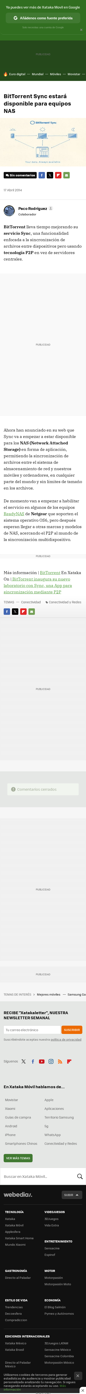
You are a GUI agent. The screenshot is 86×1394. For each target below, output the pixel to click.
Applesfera (12, 1231)
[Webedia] (18, 1197)
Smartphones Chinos (21, 1143)
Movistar (74, 74)
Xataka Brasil (14, 1349)
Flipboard (58, 175)
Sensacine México (57, 1349)
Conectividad (31, 602)
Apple (48, 1099)
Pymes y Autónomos (59, 1313)
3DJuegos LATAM (56, 1343)
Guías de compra (18, 1117)
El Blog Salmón (55, 1307)
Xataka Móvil (14, 1225)
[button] (35, 208)
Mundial (37, 74)
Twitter (50, 175)
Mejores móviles (49, 994)
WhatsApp (52, 1134)
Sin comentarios (22, 175)
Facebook (42, 175)
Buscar (80, 1176)
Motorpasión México (59, 1362)
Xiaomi (10, 1108)
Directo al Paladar (18, 1277)
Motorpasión (53, 1277)
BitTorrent (50, 572)
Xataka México (15, 1343)
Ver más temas (18, 1158)
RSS (60, 1060)
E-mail (66, 175)
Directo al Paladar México (18, 1364)
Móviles (55, 74)
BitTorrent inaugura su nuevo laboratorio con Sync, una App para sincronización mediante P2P (38, 585)
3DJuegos (51, 1219)
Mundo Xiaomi (15, 1244)
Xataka (10, 1219)
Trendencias (14, 1307)
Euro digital (17, 74)
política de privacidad (66, 1039)
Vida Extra (51, 1225)
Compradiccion (16, 1320)
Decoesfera (13, 1313)
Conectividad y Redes (65, 602)
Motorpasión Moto (57, 1284)
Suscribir (72, 1030)
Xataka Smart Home (19, 1238)
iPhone (10, 1134)
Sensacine (52, 1248)
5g (46, 1126)
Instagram (51, 1060)
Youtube (41, 1060)
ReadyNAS (14, 513)
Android (11, 1126)
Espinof (49, 1254)
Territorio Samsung (59, 1117)
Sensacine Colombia (59, 1356)
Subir (68, 1195)
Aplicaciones (54, 1108)
